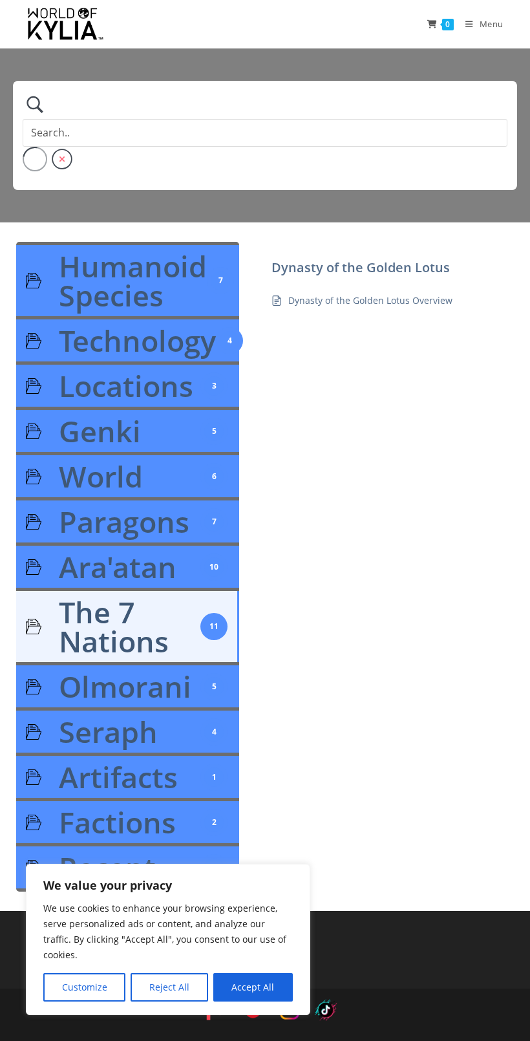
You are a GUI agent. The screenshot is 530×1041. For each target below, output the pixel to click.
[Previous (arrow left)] (22, 520)
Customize (84, 987)
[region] (168, 939)
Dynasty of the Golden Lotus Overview (370, 300)
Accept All (252, 987)
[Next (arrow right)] (507, 520)
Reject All (169, 987)
